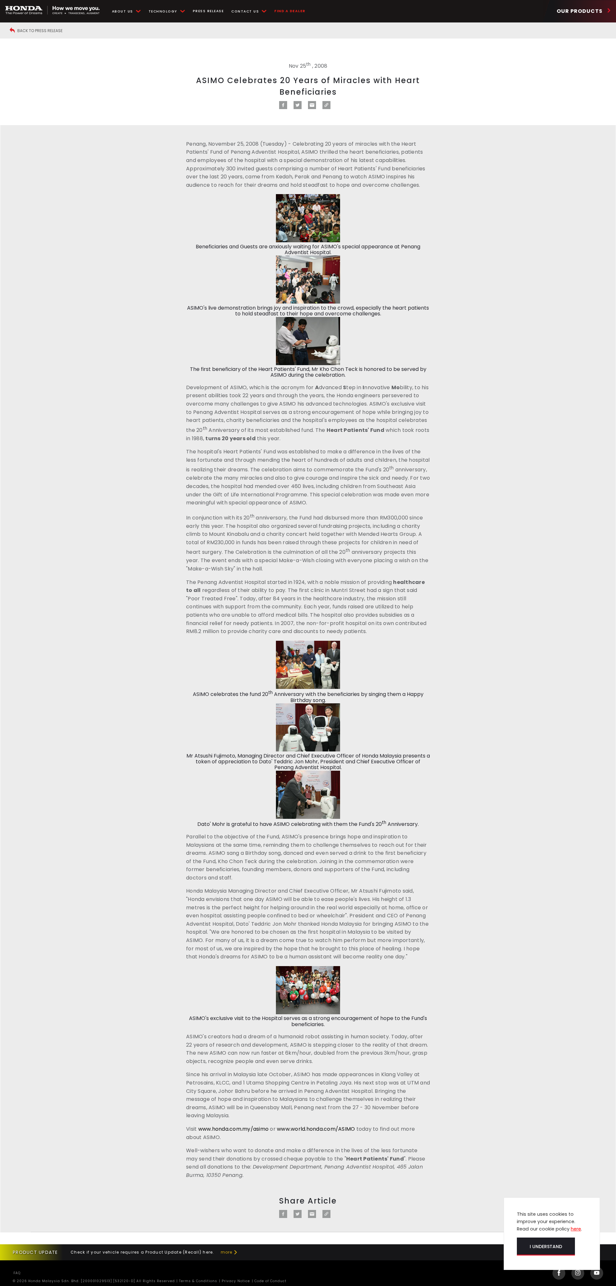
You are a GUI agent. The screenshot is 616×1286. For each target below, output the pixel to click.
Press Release (208, 11)
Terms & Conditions (197, 1281)
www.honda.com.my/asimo (233, 1129)
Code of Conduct (270, 1281)
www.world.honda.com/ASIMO (316, 1129)
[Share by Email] (312, 107)
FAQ (17, 1273)
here (576, 1229)
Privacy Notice (235, 1281)
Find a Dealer (289, 11)
